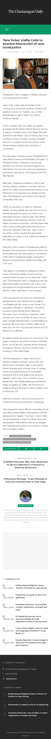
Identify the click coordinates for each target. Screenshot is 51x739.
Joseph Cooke (13, 52)
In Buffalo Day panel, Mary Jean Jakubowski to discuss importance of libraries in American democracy (25, 465)
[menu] (6, 29)
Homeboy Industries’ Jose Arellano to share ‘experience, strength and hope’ (31, 607)
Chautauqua (28, 439)
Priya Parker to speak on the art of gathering (28, 705)
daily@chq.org (11, 679)
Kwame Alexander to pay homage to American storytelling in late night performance (32, 642)
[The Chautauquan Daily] (25, 12)
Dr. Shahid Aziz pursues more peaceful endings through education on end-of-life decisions (31, 619)
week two (25, 442)
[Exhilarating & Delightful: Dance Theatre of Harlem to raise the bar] (8, 587)
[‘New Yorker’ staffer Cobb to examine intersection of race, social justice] (25, 73)
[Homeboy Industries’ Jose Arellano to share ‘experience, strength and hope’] (8, 606)
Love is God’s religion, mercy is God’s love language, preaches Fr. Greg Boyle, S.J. (32, 630)
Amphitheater (11, 439)
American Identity (20, 436)
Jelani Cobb (10, 442)
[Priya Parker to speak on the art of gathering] (8, 596)
